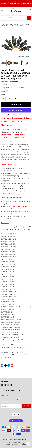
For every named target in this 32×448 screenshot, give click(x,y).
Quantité (3, 94)
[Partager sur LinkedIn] (8, 365)
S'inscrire (26, 406)
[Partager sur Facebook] (2, 365)
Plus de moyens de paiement (16, 114)
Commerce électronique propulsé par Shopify (16, 444)
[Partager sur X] (5, 365)
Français (15, 414)
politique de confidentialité (20, 439)
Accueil (3, 23)
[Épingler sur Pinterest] (12, 365)
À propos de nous (7, 439)
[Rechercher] (29, 18)
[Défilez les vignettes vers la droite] (29, 63)
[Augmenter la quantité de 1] (15, 98)
